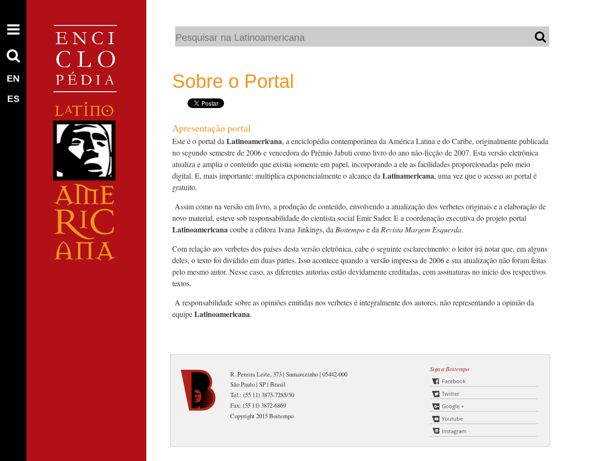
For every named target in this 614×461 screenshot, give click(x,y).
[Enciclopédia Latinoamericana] (86, 293)
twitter (450, 393)
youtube (452, 418)
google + (453, 406)
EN (13, 78)
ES (13, 99)
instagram (454, 431)
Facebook (454, 381)
